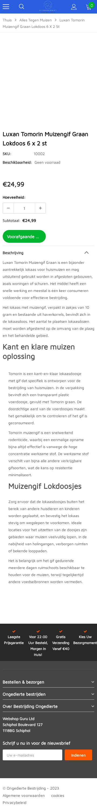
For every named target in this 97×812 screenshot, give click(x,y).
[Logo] (48, 7)
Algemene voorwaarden (24, 795)
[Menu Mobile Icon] (6, 7)
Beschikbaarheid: (17, 162)
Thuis (7, 20)
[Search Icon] (21, 6)
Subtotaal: (11, 220)
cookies (57, 795)
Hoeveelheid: (14, 197)
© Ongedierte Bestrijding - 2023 (31, 788)
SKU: (7, 153)
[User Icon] (74, 7)
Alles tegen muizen (35, 20)
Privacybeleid (14, 802)
